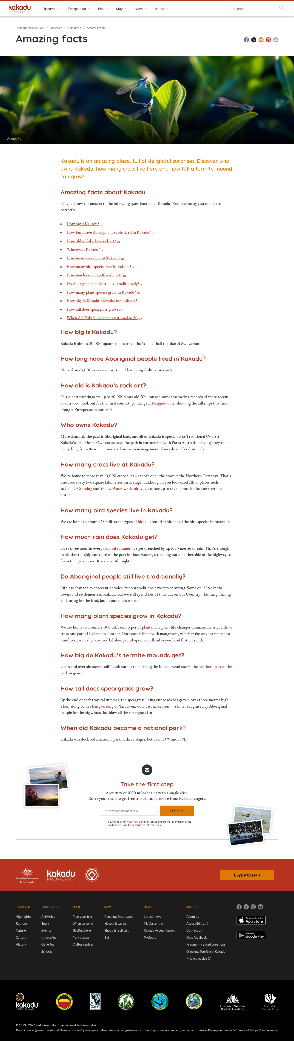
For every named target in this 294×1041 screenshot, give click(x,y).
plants (147, 627)
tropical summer (116, 548)
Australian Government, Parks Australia (27, 875)
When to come (83, 923)
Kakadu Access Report (160, 930)
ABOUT (191, 907)
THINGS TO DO (51, 907)
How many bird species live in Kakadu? (99, 266)
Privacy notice (196, 958)
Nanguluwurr (163, 403)
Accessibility (195, 923)
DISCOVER (23, 907)
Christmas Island (160, 1001)
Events (46, 930)
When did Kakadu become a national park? (102, 318)
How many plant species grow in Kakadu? (101, 292)
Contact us (194, 930)
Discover (56, 28)
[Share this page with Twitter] (253, 39)
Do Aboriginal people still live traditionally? (103, 283)
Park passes (81, 937)
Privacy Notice (132, 821)
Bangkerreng (102, 706)
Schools (47, 951)
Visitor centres (83, 944)
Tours (45, 923)
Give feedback (196, 937)
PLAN (76, 907)
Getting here (82, 930)
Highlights (74, 28)
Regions (22, 923)
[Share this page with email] (275, 39)
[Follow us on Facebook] (239, 906)
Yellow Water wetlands (119, 488)
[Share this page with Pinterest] (268, 39)
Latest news (152, 916)
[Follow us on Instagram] (253, 906)
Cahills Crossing (78, 488)
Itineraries (48, 937)
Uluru (64, 1001)
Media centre (153, 923)
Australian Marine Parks (270, 1001)
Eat (106, 937)
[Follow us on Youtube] (260, 906)
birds (142, 521)
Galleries (47, 944)
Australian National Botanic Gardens (232, 1001)
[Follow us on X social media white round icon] (246, 906)
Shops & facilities (116, 930)
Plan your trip (82, 916)
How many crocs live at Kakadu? (93, 258)
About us (192, 916)
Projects (150, 937)
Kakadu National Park (20, 8)
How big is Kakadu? (83, 223)
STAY (107, 907)
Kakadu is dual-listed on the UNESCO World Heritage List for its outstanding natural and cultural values (92, 875)
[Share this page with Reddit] (261, 39)
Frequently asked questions (206, 944)
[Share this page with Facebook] (246, 39)
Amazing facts (96, 28)
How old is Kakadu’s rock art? (91, 241)
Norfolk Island (126, 1001)
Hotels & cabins (115, 923)
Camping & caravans (118, 916)
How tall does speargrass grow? (92, 309)
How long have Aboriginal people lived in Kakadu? (109, 232)
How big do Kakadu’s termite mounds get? (102, 300)
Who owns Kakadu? (83, 249)
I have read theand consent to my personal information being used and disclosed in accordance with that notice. (149, 823)
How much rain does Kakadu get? (94, 275)
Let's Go (176, 810)
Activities (48, 916)
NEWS (148, 907)
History (21, 944)
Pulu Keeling (194, 1001)
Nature (21, 930)
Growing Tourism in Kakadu (205, 951)
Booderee (95, 1001)
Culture (21, 937)
